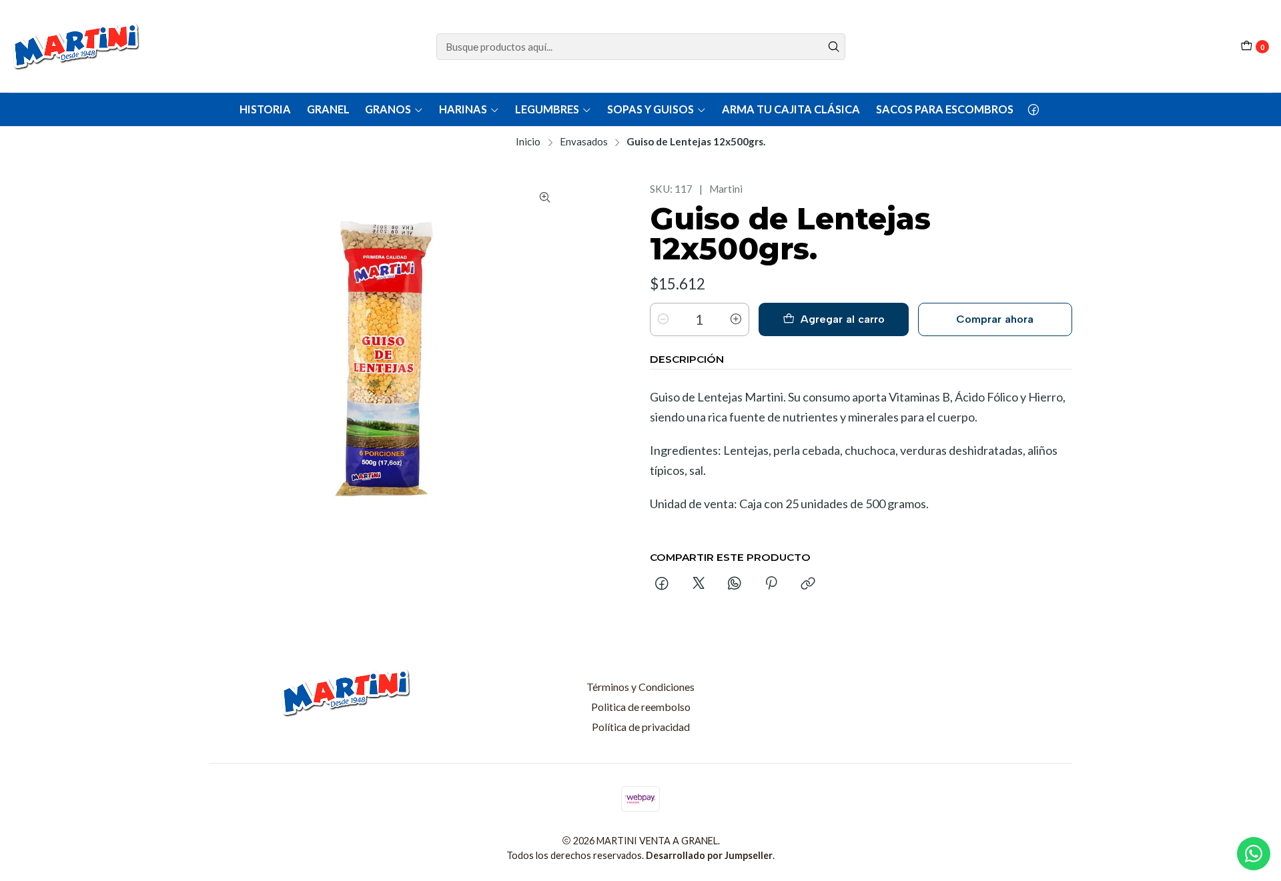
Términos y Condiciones (640, 686)
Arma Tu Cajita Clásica (791, 109)
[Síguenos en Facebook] (1033, 109)
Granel (328, 109)
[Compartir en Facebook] (662, 584)
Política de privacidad (641, 726)
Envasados (584, 142)
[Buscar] (834, 46)
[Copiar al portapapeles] (808, 584)
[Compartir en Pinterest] (772, 584)
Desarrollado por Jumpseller (709, 855)
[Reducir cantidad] (663, 319)
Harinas (463, 109)
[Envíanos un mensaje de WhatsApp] (1253, 853)
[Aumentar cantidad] (736, 319)
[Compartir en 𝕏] (698, 584)
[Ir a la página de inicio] (77, 46)
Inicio (528, 142)
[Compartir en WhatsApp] (734, 584)
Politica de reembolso (641, 706)
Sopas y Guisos (650, 109)
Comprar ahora (994, 319)
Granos (388, 109)
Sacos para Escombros (944, 109)
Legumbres (547, 109)
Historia (265, 109)
